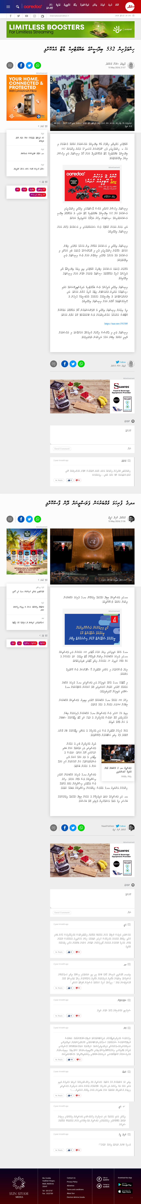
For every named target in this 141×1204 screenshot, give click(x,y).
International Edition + (59, 16)
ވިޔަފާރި (95, 5)
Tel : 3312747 (47, 1191)
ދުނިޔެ (110, 5)
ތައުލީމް (58, 5)
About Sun (71, 1193)
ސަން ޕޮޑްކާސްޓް (49, 6)
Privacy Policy (72, 1182)
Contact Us (71, 1178)
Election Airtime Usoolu (76, 1197)
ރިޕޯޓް (75, 5)
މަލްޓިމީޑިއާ (67, 5)
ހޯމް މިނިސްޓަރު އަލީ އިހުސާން (38, 195)
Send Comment (62, 449)
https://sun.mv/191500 (116, 324)
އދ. (19, 643)
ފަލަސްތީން (42, 643)
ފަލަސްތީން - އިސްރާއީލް (30, 643)
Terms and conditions (75, 1190)
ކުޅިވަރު (102, 5)
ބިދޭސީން (32, 189)
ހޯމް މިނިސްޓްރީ (41, 189)
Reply (59, 480)
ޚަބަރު (18, 189)
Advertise (70, 1186)
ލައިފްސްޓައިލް (84, 5)
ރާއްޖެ (117, 5)
